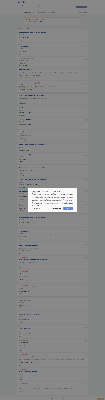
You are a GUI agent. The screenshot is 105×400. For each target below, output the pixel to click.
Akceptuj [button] (69, 208)
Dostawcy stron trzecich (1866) (38, 199)
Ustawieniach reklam (59, 203)
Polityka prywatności (57, 205)
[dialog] (52, 200)
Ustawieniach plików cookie (47, 205)
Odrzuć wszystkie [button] (56, 208)
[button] (37, 208)
